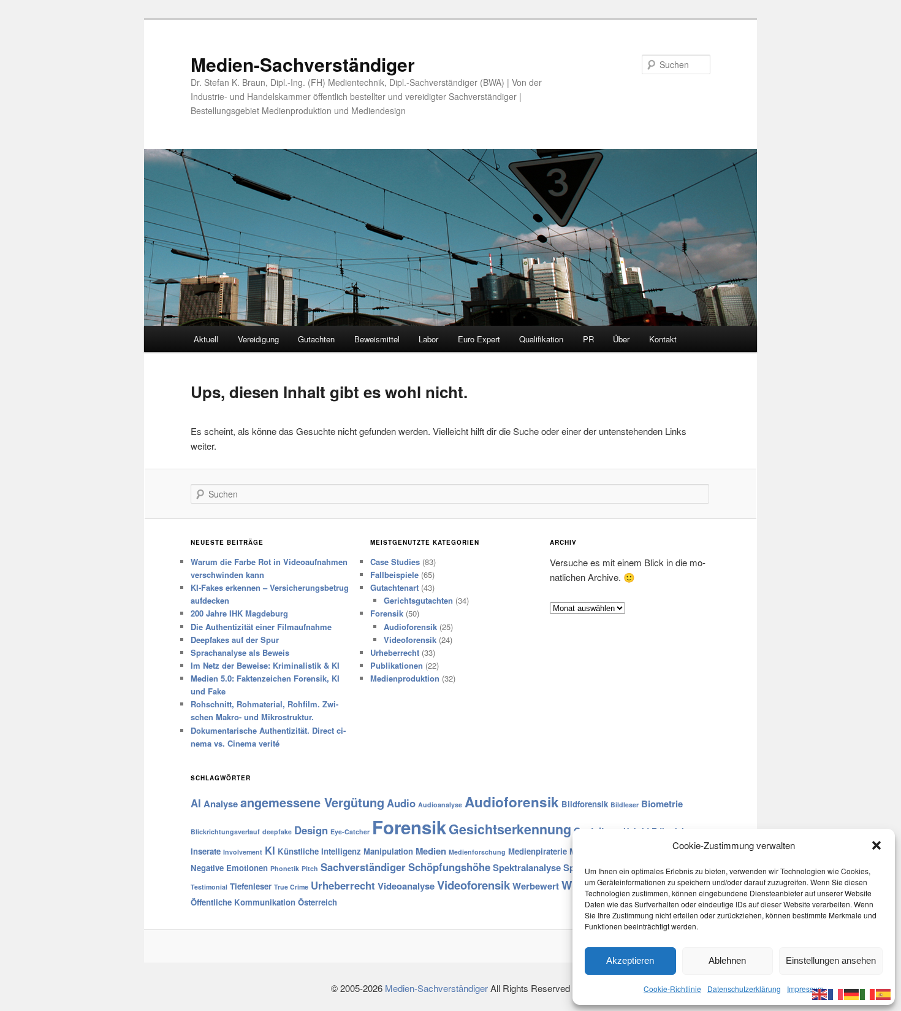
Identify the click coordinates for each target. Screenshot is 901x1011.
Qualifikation (541, 339)
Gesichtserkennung (510, 829)
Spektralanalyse (527, 867)
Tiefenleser (251, 886)
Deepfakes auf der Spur (235, 639)
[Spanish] (884, 992)
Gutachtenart (394, 587)
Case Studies (395, 561)
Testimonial (209, 886)
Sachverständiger (363, 866)
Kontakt (663, 339)
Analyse (220, 803)
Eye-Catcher (350, 831)
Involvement (242, 851)
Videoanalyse (406, 886)
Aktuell (206, 339)
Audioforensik (410, 626)
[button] (876, 845)
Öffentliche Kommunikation (243, 902)
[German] (852, 992)
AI (196, 803)
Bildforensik (584, 804)
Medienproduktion (404, 678)
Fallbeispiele (394, 574)
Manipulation (388, 851)
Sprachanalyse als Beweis (240, 652)
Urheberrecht (394, 652)
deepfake (277, 831)
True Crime (291, 886)
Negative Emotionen (229, 868)
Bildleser (624, 804)
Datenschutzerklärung (744, 988)
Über (621, 339)
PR (588, 339)
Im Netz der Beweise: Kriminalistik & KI (265, 665)
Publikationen (396, 665)
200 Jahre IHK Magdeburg (239, 613)
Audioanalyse (440, 804)
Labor (428, 339)
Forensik (386, 613)
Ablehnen (727, 960)
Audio (401, 803)
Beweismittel (377, 339)
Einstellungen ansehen (831, 960)
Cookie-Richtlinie (672, 988)
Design (311, 830)
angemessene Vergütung (312, 802)
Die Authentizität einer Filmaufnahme (261, 626)
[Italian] (868, 992)
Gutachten (316, 339)
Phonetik (284, 868)
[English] (820, 992)
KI (270, 850)
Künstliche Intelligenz (319, 851)
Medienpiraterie (537, 851)
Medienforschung (477, 851)
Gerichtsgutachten (418, 600)
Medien (431, 851)
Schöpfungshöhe (449, 866)
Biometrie (662, 803)
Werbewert (535, 886)
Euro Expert (479, 339)
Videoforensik (410, 639)
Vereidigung (258, 339)
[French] (836, 992)
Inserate (206, 851)
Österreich (317, 902)
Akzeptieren (630, 960)
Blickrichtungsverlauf (225, 831)
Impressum (805, 988)
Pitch (310, 868)
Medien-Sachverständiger (303, 64)
